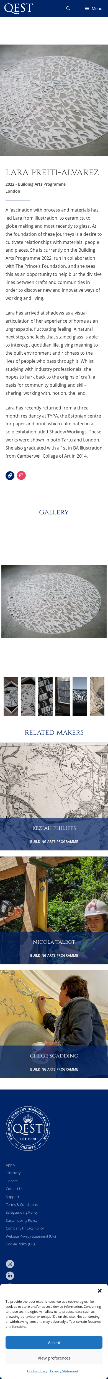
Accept (54, 1342)
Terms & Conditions (22, 1204)
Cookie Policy (37, 1371)
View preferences (54, 1358)
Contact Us (14, 1188)
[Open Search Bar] (68, 8)
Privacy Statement (64, 1371)
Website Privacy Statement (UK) (31, 1236)
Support (12, 1196)
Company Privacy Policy (25, 1228)
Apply (10, 1164)
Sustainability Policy (21, 1220)
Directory (13, 1172)
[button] (99, 1291)
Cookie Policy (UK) (20, 1244)
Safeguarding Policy (22, 1212)
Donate (12, 1180)
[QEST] (18, 8)
